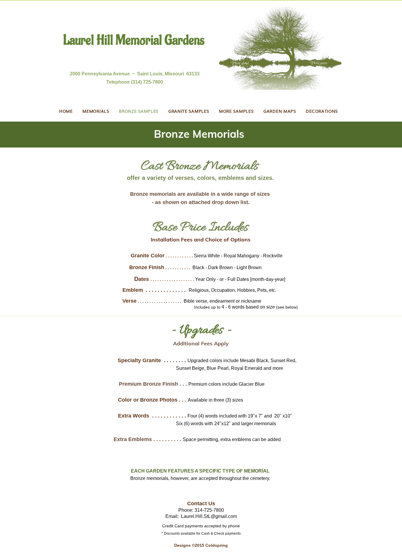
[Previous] (32, 134)
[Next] (370, 134)
